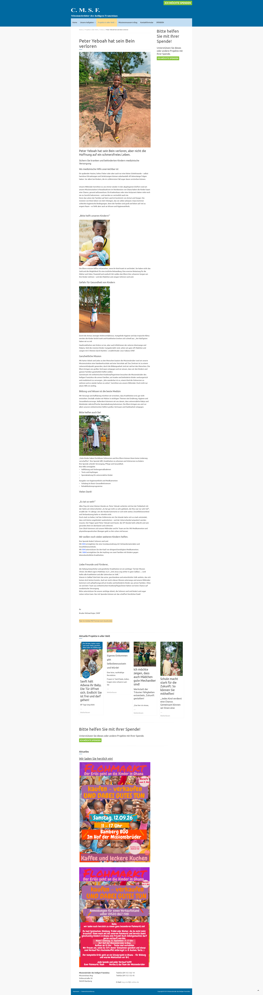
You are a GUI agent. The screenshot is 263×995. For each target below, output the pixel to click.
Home (74, 22)
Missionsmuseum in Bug (128, 22)
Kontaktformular (146, 22)
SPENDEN (160, 22)
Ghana (102, 29)
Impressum (76, 991)
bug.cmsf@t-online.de (130, 982)
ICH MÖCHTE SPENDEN (178, 3)
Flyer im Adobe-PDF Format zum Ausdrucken (95, 621)
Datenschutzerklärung (87, 991)
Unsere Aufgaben (87, 22)
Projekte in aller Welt (106, 22)
